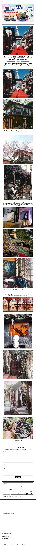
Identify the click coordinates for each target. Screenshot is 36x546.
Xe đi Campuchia (14, 496)
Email (4, 468)
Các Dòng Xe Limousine (17, 489)
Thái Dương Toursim (24, 544)
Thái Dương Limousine (19, 494)
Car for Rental (7, 489)
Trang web (5, 472)
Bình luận (5, 451)
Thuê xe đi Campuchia (6, 494)
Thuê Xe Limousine (24, 492)
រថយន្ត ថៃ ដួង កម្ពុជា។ (22, 496)
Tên (4, 464)
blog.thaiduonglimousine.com (9, 513)
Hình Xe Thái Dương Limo (5, 536)
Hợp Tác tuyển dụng (5, 538)
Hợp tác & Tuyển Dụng (27, 489)
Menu (33, 1)
